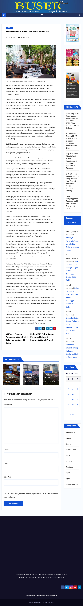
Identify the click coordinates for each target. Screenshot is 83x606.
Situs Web (7, 477)
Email (6, 463)
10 (68, 394)
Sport (68, 478)
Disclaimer (53, 595)
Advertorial (70, 432)
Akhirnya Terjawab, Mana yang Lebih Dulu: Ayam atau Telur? (72, 244)
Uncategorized (72, 484)
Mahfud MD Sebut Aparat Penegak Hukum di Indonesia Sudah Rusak (42, 337)
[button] (80, 15)
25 (73, 404)
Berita (68, 438)
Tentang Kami (30, 595)
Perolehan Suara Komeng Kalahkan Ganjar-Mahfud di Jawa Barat (72, 351)
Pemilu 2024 (25, 37)
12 (77, 394)
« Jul (72, 415)
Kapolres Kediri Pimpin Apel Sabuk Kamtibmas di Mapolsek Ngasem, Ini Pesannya (72, 161)
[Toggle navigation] (42, 15)
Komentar (8, 405)
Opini (68, 473)
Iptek (68, 455)
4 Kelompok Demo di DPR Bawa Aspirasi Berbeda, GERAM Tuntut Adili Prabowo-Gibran (72, 141)
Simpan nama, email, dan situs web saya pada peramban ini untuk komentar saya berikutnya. (31, 495)
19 (77, 399)
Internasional (71, 450)
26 (77, 404)
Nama (6, 450)
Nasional (9, 27)
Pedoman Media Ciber (42, 595)
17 (68, 399)
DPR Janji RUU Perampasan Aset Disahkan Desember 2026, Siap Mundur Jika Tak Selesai (72, 121)
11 (73, 394)
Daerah (69, 444)
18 (73, 399)
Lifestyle (69, 461)
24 (68, 404)
